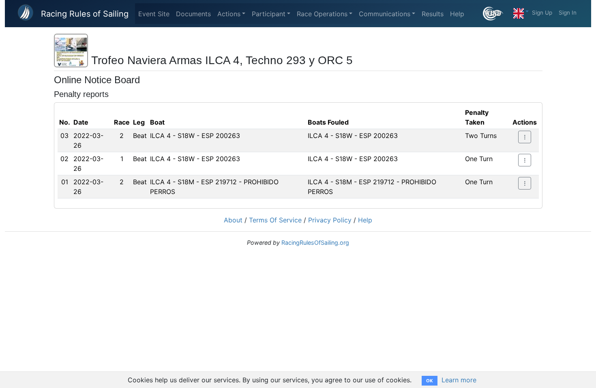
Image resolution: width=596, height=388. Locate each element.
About (233, 220)
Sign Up (542, 12)
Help (457, 14)
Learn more (459, 380)
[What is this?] (496, 13)
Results (433, 14)
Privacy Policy (330, 220)
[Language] (521, 11)
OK (429, 381)
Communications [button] (384, 14)
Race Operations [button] (322, 14)
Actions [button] (228, 14)
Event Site (153, 14)
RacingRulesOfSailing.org (315, 242)
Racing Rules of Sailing (85, 14)
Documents (193, 14)
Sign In (568, 12)
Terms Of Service (275, 220)
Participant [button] (268, 14)
